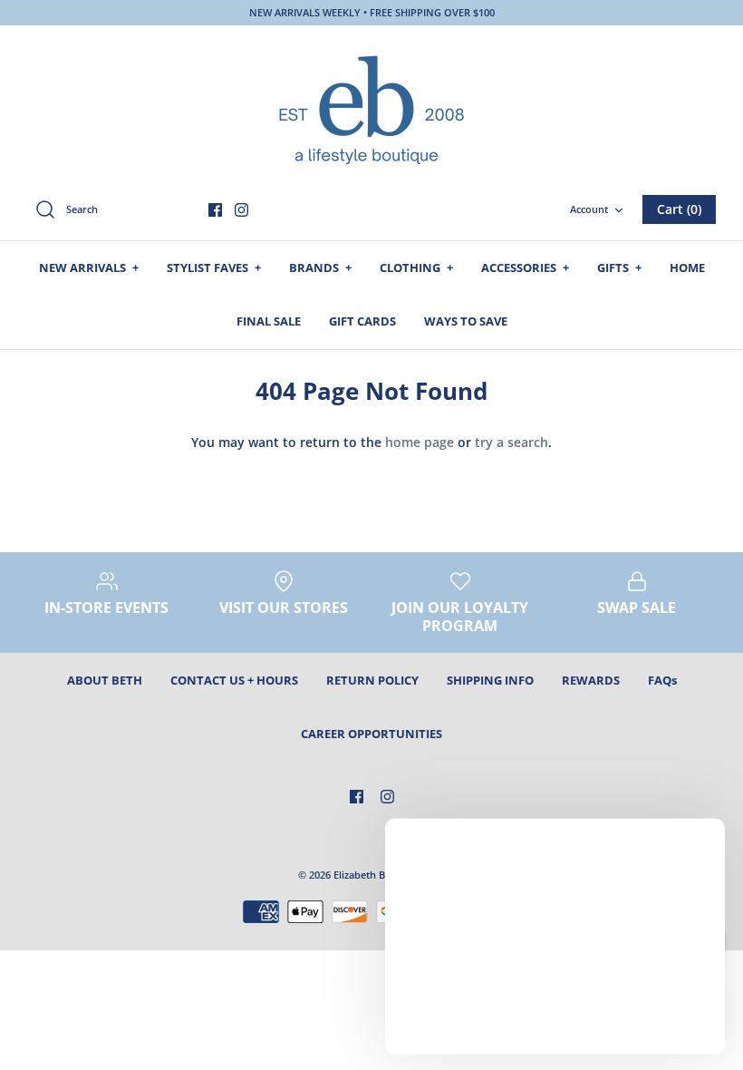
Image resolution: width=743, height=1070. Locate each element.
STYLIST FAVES (214, 267)
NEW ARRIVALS (89, 267)
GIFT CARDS (362, 321)
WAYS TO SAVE (465, 321)
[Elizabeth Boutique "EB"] (371, 108)
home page (419, 442)
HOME (687, 267)
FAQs (662, 680)
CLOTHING (416, 267)
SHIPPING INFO (490, 680)
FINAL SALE (268, 321)
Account (589, 209)
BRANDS (320, 267)
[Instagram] (241, 210)
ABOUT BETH (104, 680)
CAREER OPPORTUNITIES (371, 733)
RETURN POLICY (372, 680)
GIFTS (619, 267)
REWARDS (591, 680)
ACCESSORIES (525, 267)
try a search (511, 442)
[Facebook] (215, 210)
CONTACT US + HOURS (234, 680)
